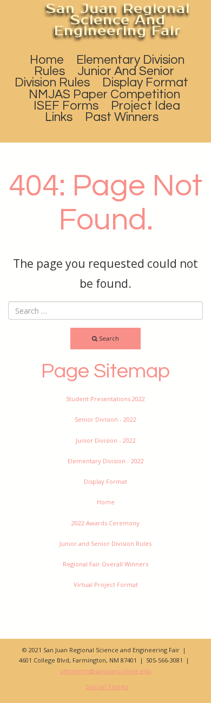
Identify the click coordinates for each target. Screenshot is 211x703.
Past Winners (122, 117)
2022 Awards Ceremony (105, 523)
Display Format (145, 82)
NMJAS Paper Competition (104, 94)
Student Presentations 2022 (105, 399)
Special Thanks (106, 686)
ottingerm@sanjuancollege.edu (105, 671)
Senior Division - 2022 (105, 419)
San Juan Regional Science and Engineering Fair (118, 20)
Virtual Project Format (106, 584)
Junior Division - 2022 (106, 440)
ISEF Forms (66, 105)
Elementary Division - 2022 (106, 461)
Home (47, 59)
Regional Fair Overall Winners (105, 564)
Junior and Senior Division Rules (94, 77)
